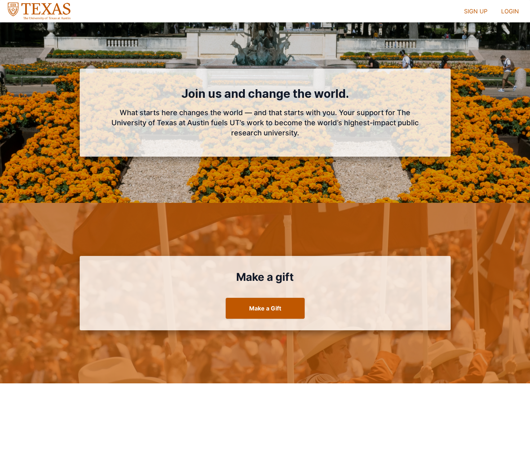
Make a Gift (265, 308)
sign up (475, 11)
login (510, 11)
